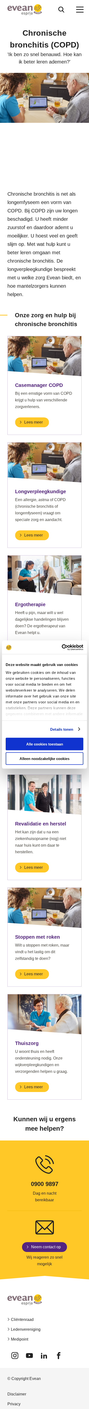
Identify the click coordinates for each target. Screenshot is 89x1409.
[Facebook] (58, 1356)
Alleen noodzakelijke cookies (44, 758)
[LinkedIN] (44, 1356)
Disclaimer (16, 1394)
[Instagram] (15, 1356)
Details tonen (61, 729)
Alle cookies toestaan (44, 744)
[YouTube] (29, 1356)
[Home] (24, 9)
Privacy (14, 1404)
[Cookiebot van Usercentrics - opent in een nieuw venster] (62, 647)
